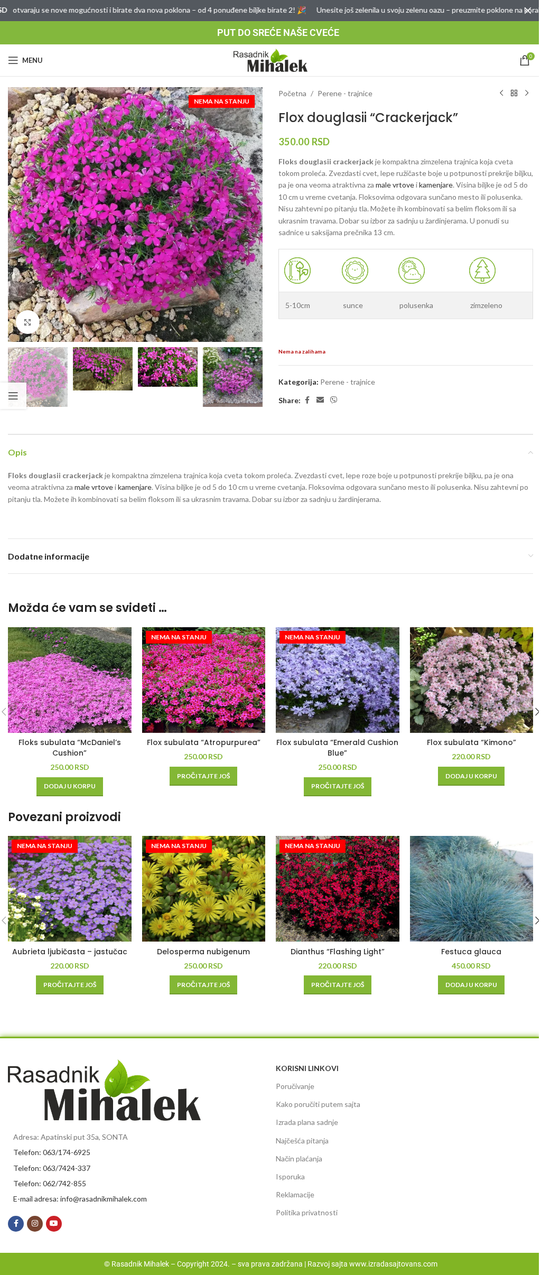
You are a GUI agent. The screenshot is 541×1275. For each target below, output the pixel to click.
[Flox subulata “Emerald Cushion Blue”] (337, 680)
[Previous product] (501, 93)
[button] (18, 214)
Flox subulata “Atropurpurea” (203, 742)
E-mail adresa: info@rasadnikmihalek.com (80, 1198)
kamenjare (436, 184)
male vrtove (395, 184)
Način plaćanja (299, 1158)
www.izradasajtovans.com (393, 1264)
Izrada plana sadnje (307, 1122)
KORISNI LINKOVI (307, 1068)
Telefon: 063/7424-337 (51, 1168)
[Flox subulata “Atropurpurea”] (204, 680)
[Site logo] (270, 59)
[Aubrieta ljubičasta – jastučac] (70, 889)
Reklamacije (295, 1194)
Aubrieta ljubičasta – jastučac (69, 951)
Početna (292, 93)
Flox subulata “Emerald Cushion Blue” (337, 747)
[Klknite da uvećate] (28, 322)
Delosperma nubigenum (203, 951)
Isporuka (290, 1176)
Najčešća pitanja (302, 1140)
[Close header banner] (528, 10)
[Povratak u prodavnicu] (514, 93)
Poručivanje (295, 1086)
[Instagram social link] (35, 1224)
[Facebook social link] (307, 400)
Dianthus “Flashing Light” (338, 951)
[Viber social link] (334, 400)
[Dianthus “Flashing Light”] (337, 889)
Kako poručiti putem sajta (318, 1104)
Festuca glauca (471, 951)
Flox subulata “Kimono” (471, 742)
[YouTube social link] (54, 1224)
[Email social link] (320, 400)
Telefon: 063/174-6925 (51, 1152)
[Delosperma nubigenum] (204, 889)
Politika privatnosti (307, 1212)
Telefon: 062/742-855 (49, 1183)
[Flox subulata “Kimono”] (472, 680)
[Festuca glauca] (472, 889)
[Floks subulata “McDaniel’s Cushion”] (70, 680)
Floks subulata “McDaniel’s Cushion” (69, 747)
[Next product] (526, 93)
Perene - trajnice (345, 93)
